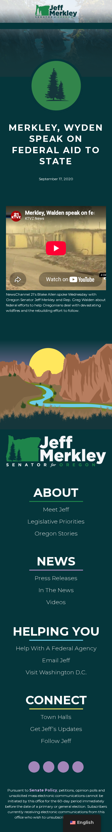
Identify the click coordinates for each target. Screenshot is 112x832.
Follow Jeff (56, 741)
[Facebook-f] (34, 767)
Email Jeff (56, 660)
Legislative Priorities (56, 521)
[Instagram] (48, 767)
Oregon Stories (56, 533)
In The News (56, 590)
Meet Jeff (56, 509)
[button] (56, 24)
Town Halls (56, 717)
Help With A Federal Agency (56, 648)
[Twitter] (78, 767)
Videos (56, 602)
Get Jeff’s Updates (56, 729)
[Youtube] (63, 767)
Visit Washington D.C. (56, 672)
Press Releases (56, 578)
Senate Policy (43, 790)
